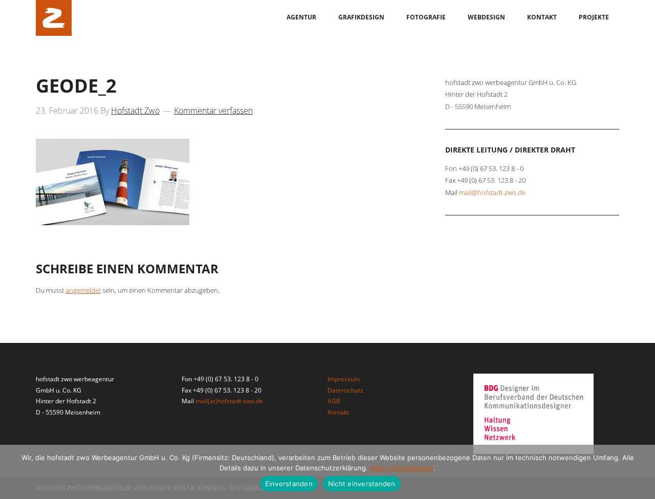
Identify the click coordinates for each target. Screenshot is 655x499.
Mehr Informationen (401, 468)
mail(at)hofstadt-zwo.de (229, 401)
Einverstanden (289, 484)
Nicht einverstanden (362, 484)
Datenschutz (345, 390)
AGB (334, 401)
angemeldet (83, 290)
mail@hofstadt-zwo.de (492, 192)
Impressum (344, 379)
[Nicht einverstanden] (642, 472)
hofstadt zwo (54, 18)
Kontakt (338, 412)
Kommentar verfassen (213, 110)
